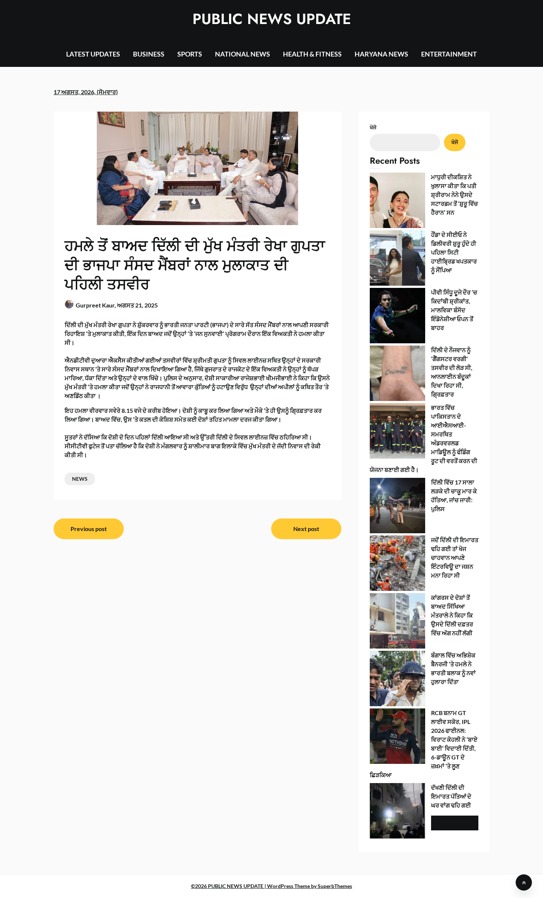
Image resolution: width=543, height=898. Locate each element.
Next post (306, 528)
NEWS (80, 479)
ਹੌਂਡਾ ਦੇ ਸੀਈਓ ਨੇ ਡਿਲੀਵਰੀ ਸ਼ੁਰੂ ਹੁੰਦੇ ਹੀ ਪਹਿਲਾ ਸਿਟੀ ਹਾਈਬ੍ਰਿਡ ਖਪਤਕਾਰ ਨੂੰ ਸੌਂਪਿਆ (454, 252)
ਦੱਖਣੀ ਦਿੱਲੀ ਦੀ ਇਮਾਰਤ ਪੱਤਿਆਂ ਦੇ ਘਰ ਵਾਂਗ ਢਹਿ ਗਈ (451, 796)
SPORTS (189, 54)
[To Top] (524, 882)
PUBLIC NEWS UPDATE (271, 18)
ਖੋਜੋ (373, 127)
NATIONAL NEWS (242, 54)
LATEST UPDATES (93, 54)
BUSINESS (148, 54)
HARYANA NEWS (381, 54)
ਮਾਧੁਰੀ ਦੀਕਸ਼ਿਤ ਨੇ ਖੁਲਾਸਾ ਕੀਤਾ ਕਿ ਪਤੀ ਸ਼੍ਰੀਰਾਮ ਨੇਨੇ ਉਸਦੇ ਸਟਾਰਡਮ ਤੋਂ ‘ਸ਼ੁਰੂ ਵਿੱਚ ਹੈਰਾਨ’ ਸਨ (454, 194)
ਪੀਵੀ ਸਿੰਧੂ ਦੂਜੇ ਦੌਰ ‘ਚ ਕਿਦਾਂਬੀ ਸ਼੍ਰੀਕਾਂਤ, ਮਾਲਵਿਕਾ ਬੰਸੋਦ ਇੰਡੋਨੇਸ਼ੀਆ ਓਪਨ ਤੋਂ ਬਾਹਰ (454, 310)
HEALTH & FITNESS (312, 54)
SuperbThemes (335, 886)
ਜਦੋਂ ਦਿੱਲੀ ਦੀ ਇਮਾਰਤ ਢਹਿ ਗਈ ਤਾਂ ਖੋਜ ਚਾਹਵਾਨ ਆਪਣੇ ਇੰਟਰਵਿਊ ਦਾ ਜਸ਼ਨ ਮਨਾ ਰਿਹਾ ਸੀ (454, 557)
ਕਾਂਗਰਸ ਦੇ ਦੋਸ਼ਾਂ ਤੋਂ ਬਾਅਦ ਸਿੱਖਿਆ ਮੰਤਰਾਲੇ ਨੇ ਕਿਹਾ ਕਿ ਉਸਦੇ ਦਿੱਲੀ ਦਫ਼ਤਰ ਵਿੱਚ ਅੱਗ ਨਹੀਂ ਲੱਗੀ (452, 615)
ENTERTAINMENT (449, 54)
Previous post (89, 528)
